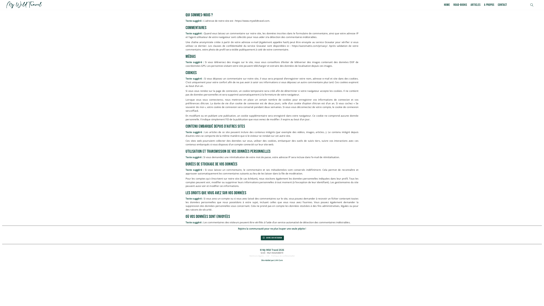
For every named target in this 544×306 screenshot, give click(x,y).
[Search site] (531, 5)
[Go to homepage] (24, 4)
